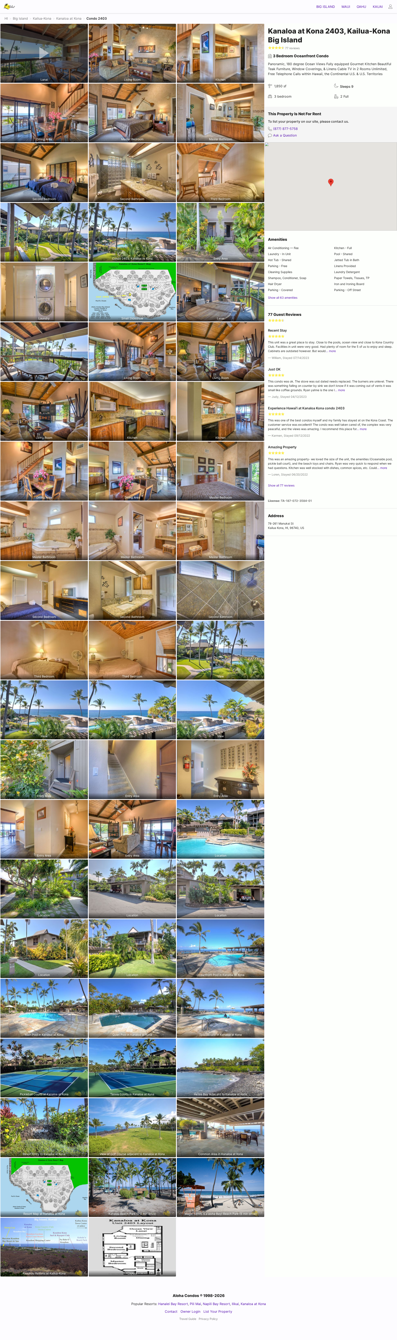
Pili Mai (195, 1304)
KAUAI (378, 7)
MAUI (346, 7)
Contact (171, 1311)
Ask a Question (285, 135)
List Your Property (217, 1311)
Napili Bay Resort (216, 1304)
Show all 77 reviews (281, 485)
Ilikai (235, 1304)
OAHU (361, 7)
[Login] (391, 6)
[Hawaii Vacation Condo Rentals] (9, 6)
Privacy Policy (208, 1319)
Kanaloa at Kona (253, 1304)
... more (331, 351)
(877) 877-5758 (285, 129)
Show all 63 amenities (282, 297)
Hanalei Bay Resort (173, 1304)
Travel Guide (187, 1319)
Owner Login (190, 1311)
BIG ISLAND (325, 7)
